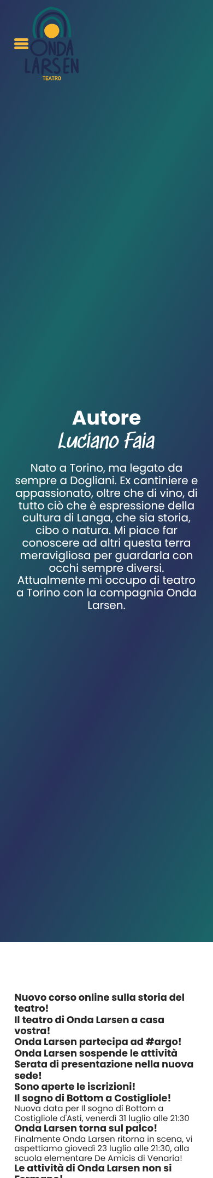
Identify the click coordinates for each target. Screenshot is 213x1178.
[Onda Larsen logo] (51, 43)
